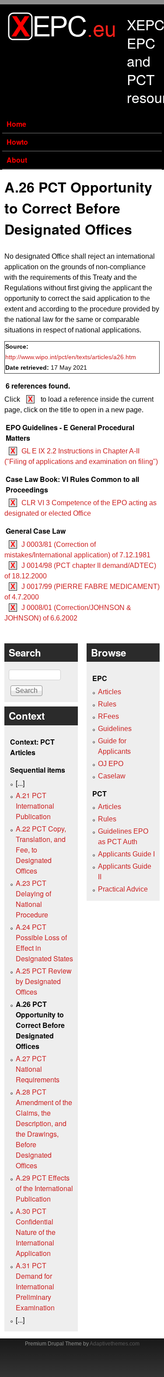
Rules (107, 704)
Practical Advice (123, 889)
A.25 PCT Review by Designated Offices (44, 981)
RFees (108, 716)
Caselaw (112, 776)
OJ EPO (110, 763)
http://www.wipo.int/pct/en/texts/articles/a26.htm (70, 357)
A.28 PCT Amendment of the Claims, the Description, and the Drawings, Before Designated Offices (44, 1128)
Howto (17, 142)
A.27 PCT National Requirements (37, 1068)
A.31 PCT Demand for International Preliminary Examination (35, 1286)
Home (16, 124)
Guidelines (115, 728)
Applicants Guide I (126, 854)
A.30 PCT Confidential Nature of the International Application (36, 1232)
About (17, 160)
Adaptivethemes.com (115, 1344)
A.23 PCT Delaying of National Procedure (33, 899)
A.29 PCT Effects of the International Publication (44, 1188)
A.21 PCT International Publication (35, 805)
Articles (109, 692)
